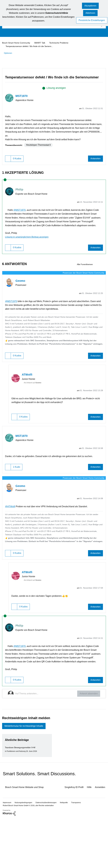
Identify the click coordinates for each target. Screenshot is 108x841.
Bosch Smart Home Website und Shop (27, 809)
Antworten (95, 166)
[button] (90, 6)
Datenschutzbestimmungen (48, 825)
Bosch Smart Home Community (17, 43)
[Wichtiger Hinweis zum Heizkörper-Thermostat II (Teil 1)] (98, 275)
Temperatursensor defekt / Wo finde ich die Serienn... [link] (31, 46)
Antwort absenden (88, 715)
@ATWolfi (10, 520)
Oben (101, 824)
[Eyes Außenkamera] (103, 275)
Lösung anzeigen (56, 91)
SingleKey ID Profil (71, 809)
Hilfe (88, 809)
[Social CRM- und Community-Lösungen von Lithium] (9, 835)
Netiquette (67, 825)
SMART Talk (42, 43)
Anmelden (99, 809)
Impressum (7, 825)
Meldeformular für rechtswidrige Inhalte (26, 748)
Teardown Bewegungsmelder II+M (21, 770)
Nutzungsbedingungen (24, 825)
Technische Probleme (61, 43)
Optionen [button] (8, 52)
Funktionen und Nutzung (17, 774)
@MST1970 (20, 217)
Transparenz (81, 825)
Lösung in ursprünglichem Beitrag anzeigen (29, 248)
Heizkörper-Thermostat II (40, 152)
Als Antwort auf (34, 397)
